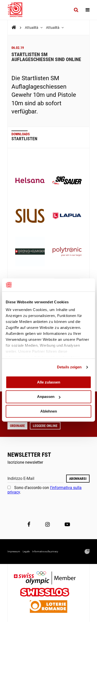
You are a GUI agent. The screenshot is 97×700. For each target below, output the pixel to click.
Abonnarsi (78, 479)
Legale (26, 551)
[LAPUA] (67, 216)
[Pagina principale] (17, 10)
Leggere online (45, 426)
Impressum (13, 551)
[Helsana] (29, 181)
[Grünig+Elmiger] (29, 252)
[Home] (14, 27)
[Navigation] (87, 10)
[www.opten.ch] (87, 552)
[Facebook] (29, 524)
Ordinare (17, 426)
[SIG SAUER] (67, 181)
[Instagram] (47, 524)
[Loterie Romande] (48, 607)
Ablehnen (48, 411)
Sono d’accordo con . (44, 489)
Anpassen (45, 397)
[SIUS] (29, 216)
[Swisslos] (48, 593)
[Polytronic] (67, 252)
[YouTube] (67, 524)
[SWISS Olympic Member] (48, 578)
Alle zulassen (48, 382)
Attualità (32, 28)
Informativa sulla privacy (45, 551)
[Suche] (76, 10)
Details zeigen (69, 367)
